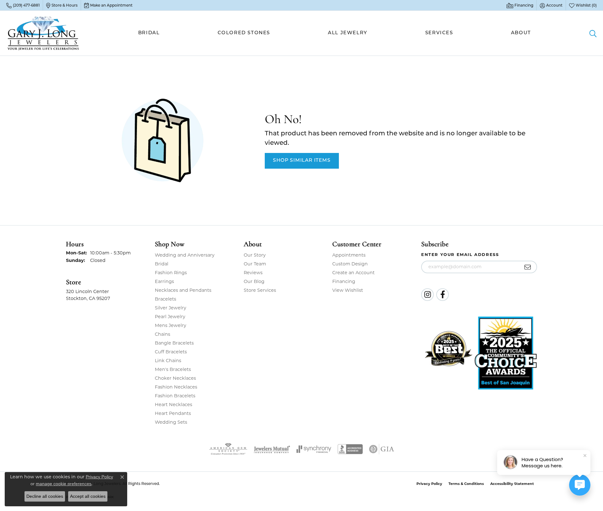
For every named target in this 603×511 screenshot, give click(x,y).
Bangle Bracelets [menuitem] (174, 343)
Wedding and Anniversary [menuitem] (185, 255)
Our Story (255, 255)
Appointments (349, 255)
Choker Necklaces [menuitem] (175, 378)
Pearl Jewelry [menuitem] (170, 316)
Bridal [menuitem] (161, 264)
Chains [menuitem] (162, 334)
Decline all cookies (44, 496)
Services (439, 33)
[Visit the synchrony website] (313, 449)
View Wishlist (347, 290)
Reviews (253, 272)
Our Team (255, 264)
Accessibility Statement (512, 483)
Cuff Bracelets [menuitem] (171, 352)
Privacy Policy (429, 483)
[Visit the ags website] (228, 449)
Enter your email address (460, 254)
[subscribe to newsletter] (527, 267)
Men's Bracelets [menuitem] (173, 369)
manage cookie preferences (63, 483)
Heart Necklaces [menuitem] (173, 404)
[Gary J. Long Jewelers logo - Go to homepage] (43, 33)
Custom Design (350, 264)
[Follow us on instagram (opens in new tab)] (427, 294)
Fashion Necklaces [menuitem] (176, 387)
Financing (343, 281)
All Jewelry (347, 33)
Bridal (149, 33)
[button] (551, 5)
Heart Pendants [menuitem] (173, 413)
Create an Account (353, 272)
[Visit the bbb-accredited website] (350, 449)
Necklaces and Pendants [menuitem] (183, 290)
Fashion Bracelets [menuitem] (175, 396)
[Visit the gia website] (381, 449)
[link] (23, 5)
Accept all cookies (88, 496)
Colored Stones (244, 33)
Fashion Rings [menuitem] (171, 272)
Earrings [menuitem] (164, 281)
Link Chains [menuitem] (168, 360)
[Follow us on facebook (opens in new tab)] (442, 294)
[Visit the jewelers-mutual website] (272, 449)
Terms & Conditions (466, 483)
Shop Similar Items (301, 160)
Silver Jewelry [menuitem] (170, 308)
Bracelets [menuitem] (165, 299)
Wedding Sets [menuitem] (171, 422)
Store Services (260, 290)
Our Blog (254, 281)
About (521, 33)
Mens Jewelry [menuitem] (170, 325)
